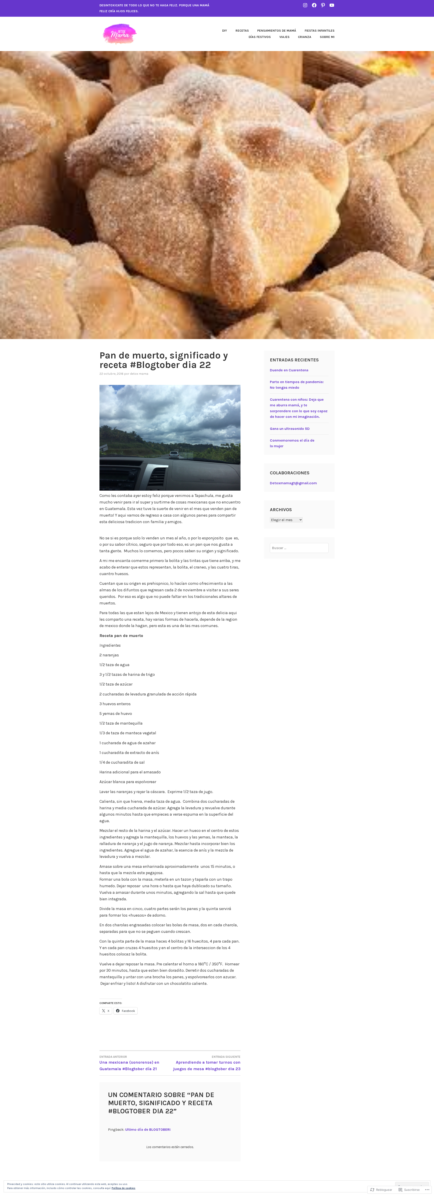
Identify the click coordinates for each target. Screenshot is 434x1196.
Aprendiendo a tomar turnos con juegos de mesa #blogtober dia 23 (207, 1063)
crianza (304, 37)
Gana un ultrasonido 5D (290, 428)
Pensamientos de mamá (276, 31)
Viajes (284, 37)
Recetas (242, 31)
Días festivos (260, 37)
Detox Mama (139, 374)
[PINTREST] (323, 5)
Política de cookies (123, 1188)
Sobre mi (327, 37)
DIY (224, 31)
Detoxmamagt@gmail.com (293, 483)
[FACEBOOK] (314, 5)
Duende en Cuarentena (289, 370)
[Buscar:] (299, 548)
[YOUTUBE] (332, 5)
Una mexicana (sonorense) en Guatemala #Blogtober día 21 (129, 1063)
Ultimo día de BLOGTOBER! (148, 1129)
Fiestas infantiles (320, 31)
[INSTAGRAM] (305, 5)
